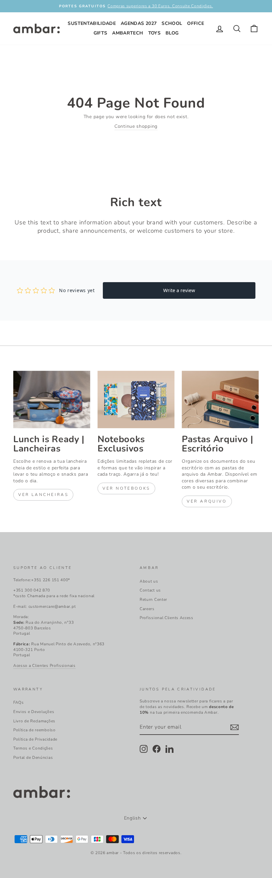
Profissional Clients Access (166, 617)
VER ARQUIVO (207, 501)
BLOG (172, 33)
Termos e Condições (33, 748)
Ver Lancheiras (43, 494)
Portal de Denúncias (33, 757)
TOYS (154, 33)
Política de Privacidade (35, 739)
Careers (147, 608)
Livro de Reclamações (34, 721)
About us (149, 581)
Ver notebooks (126, 488)
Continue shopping (136, 126)
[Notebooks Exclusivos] (136, 400)
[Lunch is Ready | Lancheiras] (51, 400)
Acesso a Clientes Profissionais (44, 665)
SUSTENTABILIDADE (92, 23)
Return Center (153, 599)
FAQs (18, 702)
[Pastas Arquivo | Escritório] (220, 400)
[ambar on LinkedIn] (169, 749)
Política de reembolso (34, 730)
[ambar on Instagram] (144, 749)
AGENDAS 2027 (139, 23)
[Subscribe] (234, 727)
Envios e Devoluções (33, 711)
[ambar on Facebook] (157, 749)
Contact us (150, 590)
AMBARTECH (127, 33)
